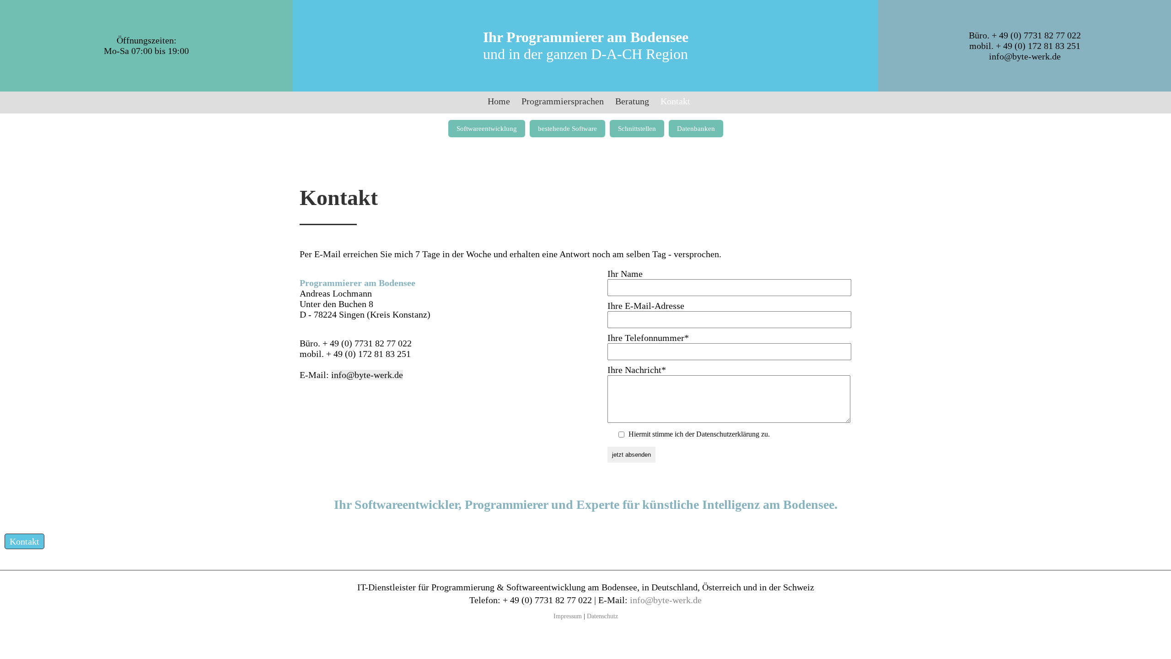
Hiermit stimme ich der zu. (699, 434)
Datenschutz (602, 616)
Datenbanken (696, 128)
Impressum (567, 616)
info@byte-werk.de (1025, 56)
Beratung (632, 101)
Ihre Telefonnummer (648, 338)
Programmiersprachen (562, 101)
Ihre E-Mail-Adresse (645, 306)
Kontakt (24, 541)
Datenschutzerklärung (727, 434)
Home (499, 101)
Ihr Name (625, 274)
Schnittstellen (637, 128)
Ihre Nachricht (636, 370)
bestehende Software (567, 128)
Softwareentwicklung (487, 128)
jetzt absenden (631, 454)
